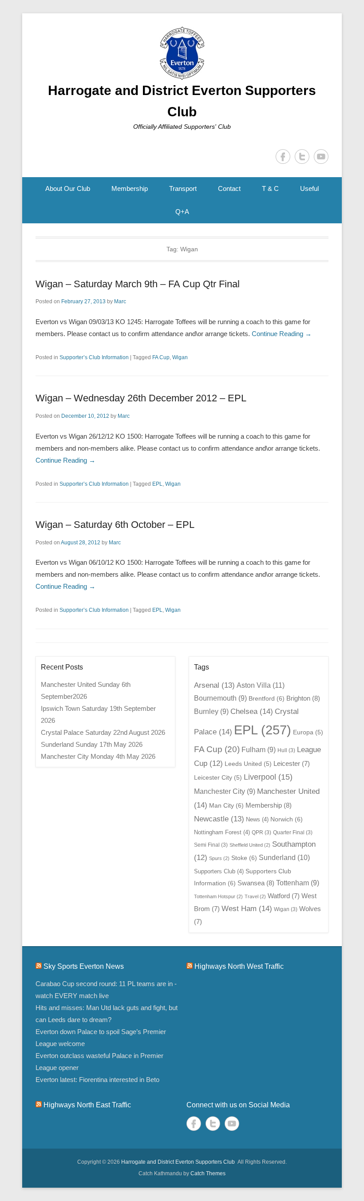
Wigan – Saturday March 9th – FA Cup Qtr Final (138, 283)
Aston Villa (261, 685)
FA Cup (161, 357)
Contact (229, 188)
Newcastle (219, 818)
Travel (255, 896)
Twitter (302, 156)
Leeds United (248, 764)
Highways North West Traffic (239, 966)
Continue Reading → (282, 333)
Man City (226, 805)
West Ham (247, 908)
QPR (261, 832)
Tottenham (297, 883)
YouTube (321, 156)
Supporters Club (219, 871)
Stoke (244, 857)
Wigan (180, 357)
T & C (270, 188)
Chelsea (251, 711)
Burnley (211, 711)
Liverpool (268, 777)
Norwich (286, 819)
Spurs (219, 858)
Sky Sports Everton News (84, 966)
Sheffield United (249, 845)
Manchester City (224, 791)
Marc (120, 301)
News (257, 819)
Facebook (283, 156)
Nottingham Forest (222, 832)
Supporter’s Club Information (94, 357)
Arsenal (214, 685)
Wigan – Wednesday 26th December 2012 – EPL (141, 398)
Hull (286, 750)
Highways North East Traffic (87, 1105)
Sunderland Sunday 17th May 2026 (91, 744)
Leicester (291, 763)
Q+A (182, 211)
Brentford (267, 698)
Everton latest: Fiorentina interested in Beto (97, 1079)
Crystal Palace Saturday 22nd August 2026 (103, 732)
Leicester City (218, 777)
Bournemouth (220, 698)
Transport (183, 188)
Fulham (258, 749)
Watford (284, 896)
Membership (129, 188)
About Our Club (67, 188)
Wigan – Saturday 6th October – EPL (115, 524)
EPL (157, 484)
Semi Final (211, 845)
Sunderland (284, 857)
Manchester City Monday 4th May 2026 (98, 756)
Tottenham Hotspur (218, 896)
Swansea (255, 883)
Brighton (303, 698)
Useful (309, 188)
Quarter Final (293, 832)
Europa (308, 732)
